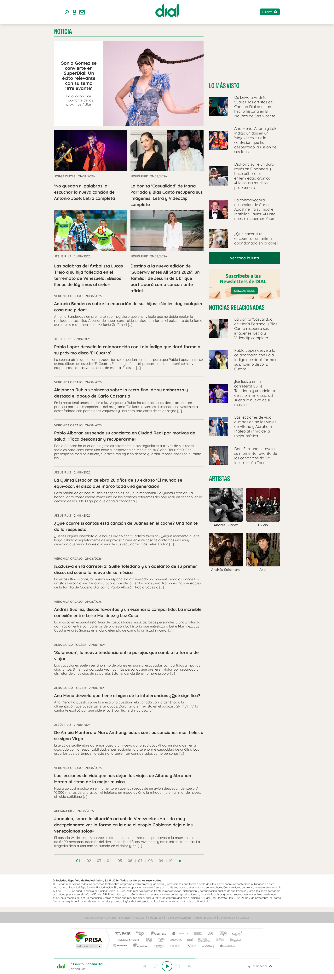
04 (109, 860)
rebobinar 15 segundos (156, 966)
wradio (160, 939)
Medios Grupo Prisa (88, 946)
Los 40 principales (141, 933)
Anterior (144, 966)
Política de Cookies (205, 917)
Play (167, 966)
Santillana (159, 933)
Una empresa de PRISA (88, 936)
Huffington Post (128, 939)
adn (221, 933)
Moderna (139, 945)
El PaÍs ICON (175, 945)
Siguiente (189, 966)
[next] (180, 861)
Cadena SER (196, 933)
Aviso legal (139, 917)
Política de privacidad (178, 917)
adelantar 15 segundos (178, 966)
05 (120, 860)
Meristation (227, 945)
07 (140, 860)
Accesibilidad (155, 917)
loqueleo (208, 945)
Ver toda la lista (244, 257)
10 (171, 860)
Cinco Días (175, 939)
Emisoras (124, 917)
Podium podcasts (158, 945)
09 (161, 860)
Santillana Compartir (180, 933)
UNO (149, 939)
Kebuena (232, 939)
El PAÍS (123, 933)
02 (89, 860)
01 (78, 860)
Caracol (236, 933)
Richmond (120, 945)
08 (150, 860)
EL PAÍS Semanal (204, 939)
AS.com (209, 933)
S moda (191, 945)
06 (130, 860)
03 (99, 860)
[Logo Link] (167, 10)
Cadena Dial (190, 939)
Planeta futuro (218, 939)
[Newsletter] (82, 12)
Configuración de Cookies (234, 917)
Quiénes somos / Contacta (101, 917)
